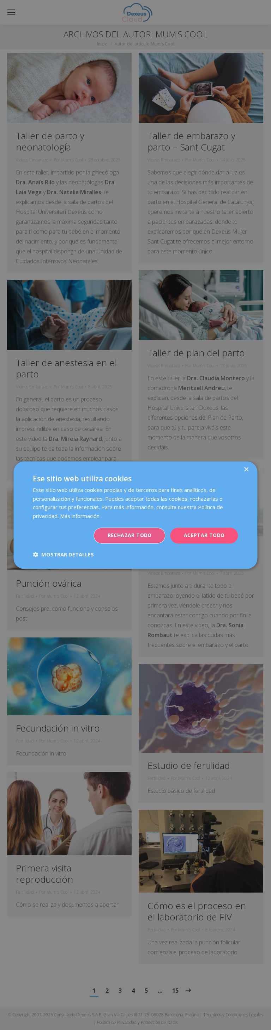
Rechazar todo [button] (130, 535)
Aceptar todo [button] (204, 535)
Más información (80, 516)
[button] (63, 554)
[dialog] (135, 515)
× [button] (246, 469)
